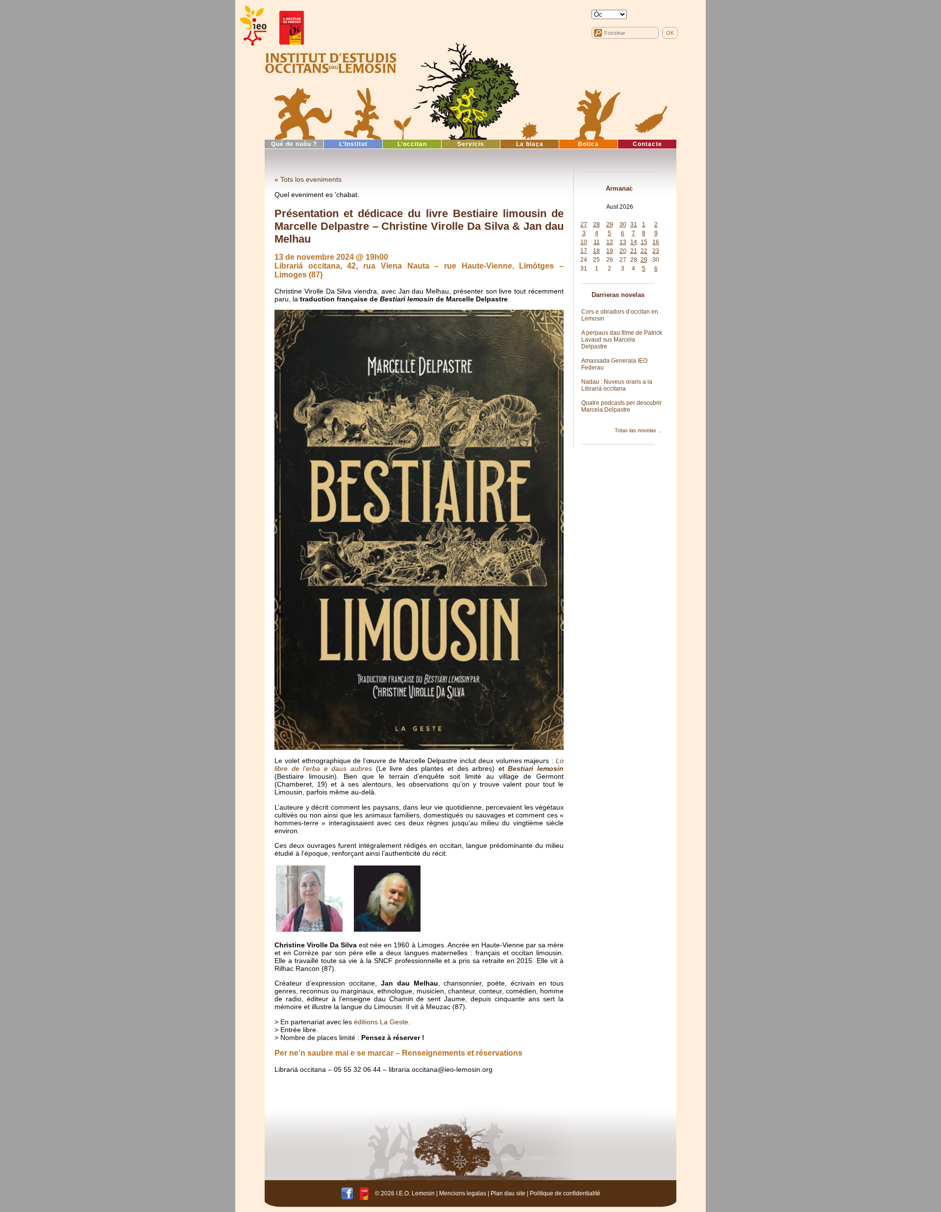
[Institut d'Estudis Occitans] (252, 26)
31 (633, 224)
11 (597, 242)
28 (596, 224)
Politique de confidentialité (565, 1192)
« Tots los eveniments (308, 179)
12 (609, 242)
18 (596, 250)
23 (655, 250)
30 (622, 224)
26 (609, 259)
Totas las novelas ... (638, 430)
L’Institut (353, 144)
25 (596, 259)
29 (609, 224)
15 (644, 242)
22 (644, 250)
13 (622, 242)
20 (622, 250)
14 (633, 242)
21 (633, 250)
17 (583, 250)
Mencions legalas (462, 1192)
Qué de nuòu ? (294, 144)
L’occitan (412, 144)
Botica (588, 144)
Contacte (647, 144)
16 (655, 242)
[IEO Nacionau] (331, 61)
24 (583, 259)
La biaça (530, 144)
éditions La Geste (381, 1022)
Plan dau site (508, 1192)
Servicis (470, 144)
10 (583, 242)
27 (583, 224)
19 (609, 250)
